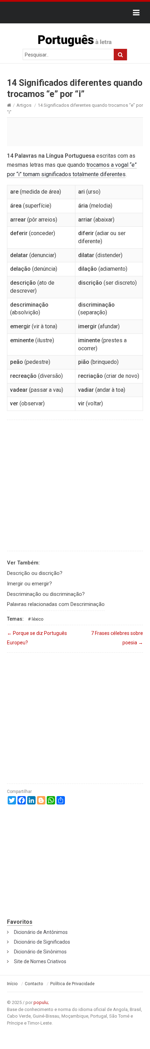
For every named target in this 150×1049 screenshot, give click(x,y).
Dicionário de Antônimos (41, 932)
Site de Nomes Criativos (40, 961)
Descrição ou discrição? (34, 573)
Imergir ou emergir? (29, 583)
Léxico (38, 619)
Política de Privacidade (72, 983)
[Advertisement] (75, 131)
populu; (41, 1002)
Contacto (34, 983)
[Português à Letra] (75, 39)
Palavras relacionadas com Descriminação (56, 604)
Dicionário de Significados (42, 942)
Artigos (23, 105)
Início (12, 983)
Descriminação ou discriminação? (46, 594)
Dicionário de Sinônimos (40, 951)
